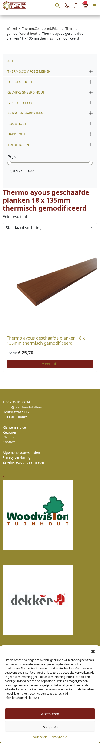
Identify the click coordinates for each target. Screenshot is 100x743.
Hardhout (16, 134)
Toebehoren (18, 144)
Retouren (10, 432)
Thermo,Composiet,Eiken (41, 28)
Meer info (50, 363)
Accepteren (50, 713)
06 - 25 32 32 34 (18, 402)
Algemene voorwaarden (21, 452)
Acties (12, 61)
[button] (93, 651)
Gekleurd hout (20, 103)
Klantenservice (14, 427)
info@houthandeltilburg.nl (26, 407)
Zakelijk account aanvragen (24, 462)
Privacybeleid (58, 737)
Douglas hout (20, 82)
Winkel (12, 28)
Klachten (10, 437)
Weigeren (50, 726)
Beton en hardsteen (25, 113)
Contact (9, 442)
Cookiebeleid (39, 737)
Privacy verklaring (16, 457)
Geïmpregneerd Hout (26, 92)
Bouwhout (17, 123)
